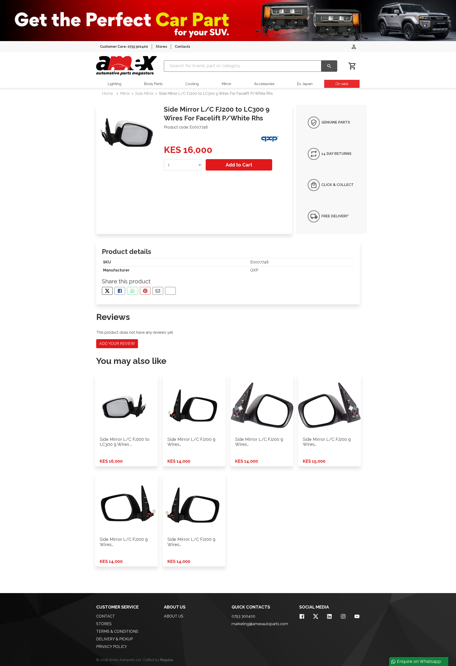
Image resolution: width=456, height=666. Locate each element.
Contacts (182, 46)
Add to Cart (239, 165)
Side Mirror (144, 93)
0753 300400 (243, 616)
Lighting (114, 84)
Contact (105, 616)
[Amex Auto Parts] (126, 65)
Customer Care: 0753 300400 (124, 46)
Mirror (226, 84)
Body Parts (153, 84)
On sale (341, 84)
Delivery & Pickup (114, 639)
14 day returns (336, 154)
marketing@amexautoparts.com (260, 624)
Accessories (264, 84)
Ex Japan (305, 84)
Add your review (117, 343)
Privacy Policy (111, 646)
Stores (161, 46)
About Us (173, 616)
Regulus (166, 660)
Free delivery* (334, 216)
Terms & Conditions (117, 631)
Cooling (192, 84)
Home (107, 93)
